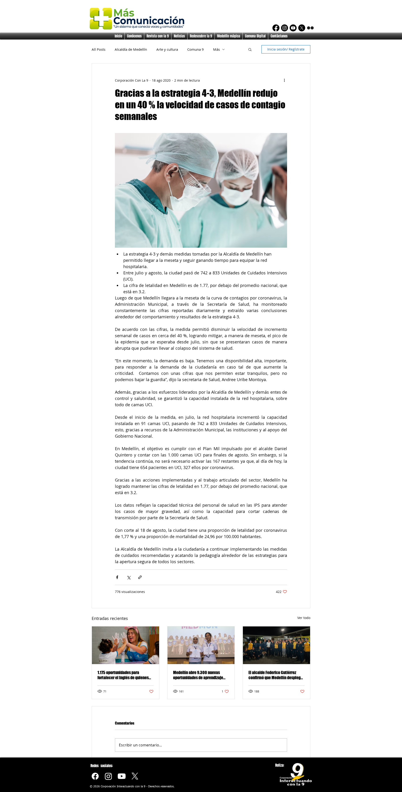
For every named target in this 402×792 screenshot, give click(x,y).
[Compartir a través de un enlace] (140, 577)
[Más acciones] (284, 80)
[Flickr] (310, 27)
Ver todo (303, 618)
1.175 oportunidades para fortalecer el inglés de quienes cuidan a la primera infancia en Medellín (123, 675)
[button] (250, 49)
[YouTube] (293, 27)
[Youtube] (121, 776)
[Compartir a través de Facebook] (117, 577)
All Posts (98, 49)
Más (216, 49)
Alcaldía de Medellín (131, 49)
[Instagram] (284, 27)
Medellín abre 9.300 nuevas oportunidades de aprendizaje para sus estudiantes (198, 675)
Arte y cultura (167, 49)
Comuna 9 (195, 49)
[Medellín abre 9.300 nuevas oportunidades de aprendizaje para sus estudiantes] (201, 645)
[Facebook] (275, 27)
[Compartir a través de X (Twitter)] (128, 577)
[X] (301, 27)
